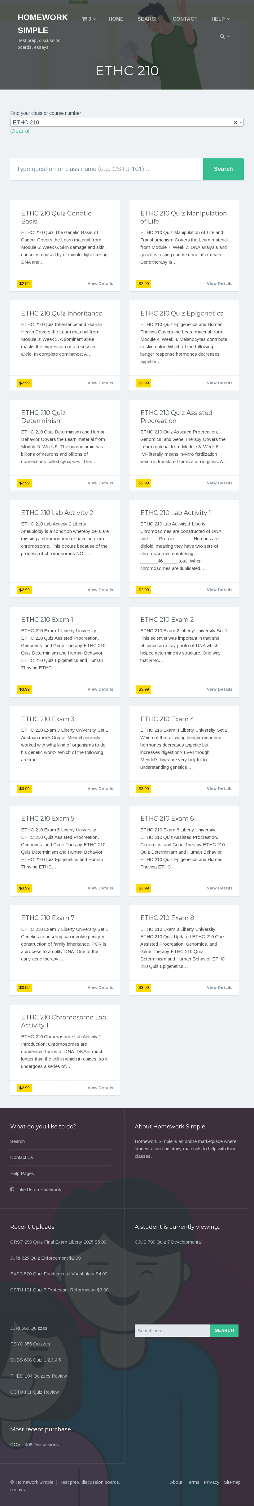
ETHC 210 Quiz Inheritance (62, 313)
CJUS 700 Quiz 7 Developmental (168, 1242)
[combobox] (127, 122)
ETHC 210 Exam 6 (167, 818)
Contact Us (21, 1157)
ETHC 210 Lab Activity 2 (57, 513)
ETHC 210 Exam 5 (47, 818)
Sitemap (232, 1482)
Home (116, 19)
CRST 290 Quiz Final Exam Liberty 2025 (52, 1242)
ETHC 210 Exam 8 (167, 918)
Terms (192, 1482)
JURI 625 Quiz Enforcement (39, 1258)
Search (148, 19)
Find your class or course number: (46, 113)
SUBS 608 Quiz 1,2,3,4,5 (35, 1359)
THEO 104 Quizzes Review (38, 1375)
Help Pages (22, 1173)
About (176, 1482)
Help (218, 19)
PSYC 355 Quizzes (30, 1343)
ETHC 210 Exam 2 (167, 619)
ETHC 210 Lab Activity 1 (175, 513)
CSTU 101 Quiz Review (34, 1392)
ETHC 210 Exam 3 (47, 719)
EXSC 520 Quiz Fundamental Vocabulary (52, 1273)
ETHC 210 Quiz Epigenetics (181, 313)
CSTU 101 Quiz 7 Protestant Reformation (53, 1289)
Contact (185, 19)
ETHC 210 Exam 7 (48, 918)
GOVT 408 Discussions (34, 1444)
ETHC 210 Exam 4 (167, 719)
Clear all (20, 131)
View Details (100, 283)
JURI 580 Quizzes (28, 1328)
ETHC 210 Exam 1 (47, 619)
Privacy (212, 1482)
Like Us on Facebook (39, 1189)
